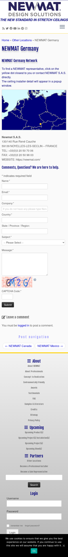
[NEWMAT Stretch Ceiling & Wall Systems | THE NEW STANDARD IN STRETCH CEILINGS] (34, 9)
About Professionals (34, 371)
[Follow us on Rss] (4, 28)
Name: (6, 181)
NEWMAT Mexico (50, 346)
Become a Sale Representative (34, 471)
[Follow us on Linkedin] (19, 28)
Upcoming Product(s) (34, 432)
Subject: (7, 237)
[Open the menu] (62, 27)
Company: (8, 203)
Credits (34, 409)
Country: (7, 214)
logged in (23, 325)
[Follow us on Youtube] (15, 28)
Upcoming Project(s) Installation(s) (34, 438)
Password (12, 511)
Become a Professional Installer (34, 466)
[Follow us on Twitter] (8, 28)
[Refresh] (35, 279)
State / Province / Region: (16, 225)
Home (5, 40)
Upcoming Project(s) (34, 443)
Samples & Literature (34, 404)
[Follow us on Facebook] (11, 28)
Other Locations (22, 40)
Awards (34, 387)
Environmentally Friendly (34, 382)
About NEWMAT (34, 366)
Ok (34, 550)
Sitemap (34, 415)
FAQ (34, 398)
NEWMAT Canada (18, 346)
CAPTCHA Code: (11, 291)
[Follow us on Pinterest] (23, 28)
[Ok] (63, 545)
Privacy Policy (34, 420)
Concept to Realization (34, 377)
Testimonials (34, 393)
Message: (7, 250)
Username (13, 498)
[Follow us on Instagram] (26, 28)
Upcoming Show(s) (34, 448)
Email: (5, 192)
